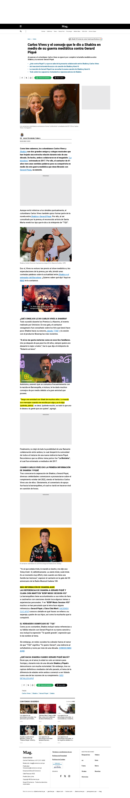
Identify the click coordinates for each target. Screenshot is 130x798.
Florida (43, 31)
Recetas (97, 771)
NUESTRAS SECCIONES (88, 751)
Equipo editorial (27, 757)
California (49, 31)
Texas (55, 31)
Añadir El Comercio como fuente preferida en (85, 39)
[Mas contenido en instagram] (69, 776)
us (82, 760)
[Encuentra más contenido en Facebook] (22, 78)
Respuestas (86, 755)
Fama (84, 766)
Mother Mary (77, 31)
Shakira (35, 693)
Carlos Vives (26, 693)
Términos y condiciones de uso (62, 752)
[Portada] (27, 756)
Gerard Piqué (43, 693)
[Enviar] (21, 32)
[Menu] (21, 26)
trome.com (69, 791)
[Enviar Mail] (21, 138)
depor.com (60, 791)
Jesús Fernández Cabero (31, 138)
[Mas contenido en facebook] (61, 776)
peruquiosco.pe (92, 791)
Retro (97, 766)
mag (100, 791)
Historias (85, 777)
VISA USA (84, 31)
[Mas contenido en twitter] (65, 776)
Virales (84, 771)
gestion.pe (51, 791)
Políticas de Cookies (58, 759)
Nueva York (61, 31)
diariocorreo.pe (80, 791)
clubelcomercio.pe (39, 791)
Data (96, 760)
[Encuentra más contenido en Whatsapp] (31, 78)
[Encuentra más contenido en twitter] (26, 78)
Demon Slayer (92, 31)
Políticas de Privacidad (59, 755)
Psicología (69, 31)
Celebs (52, 693)
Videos (97, 755)
